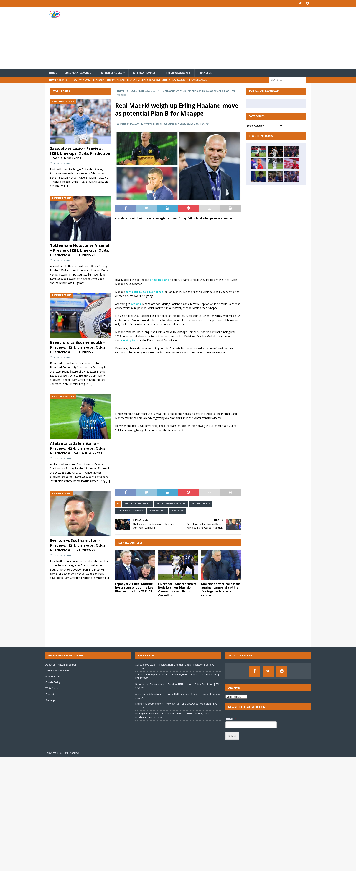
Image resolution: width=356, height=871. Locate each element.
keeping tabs (129, 340)
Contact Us (51, 694)
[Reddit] (307, 3)
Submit (232, 736)
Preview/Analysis (178, 73)
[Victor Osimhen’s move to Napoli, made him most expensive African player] (291, 176)
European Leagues (78, 73)
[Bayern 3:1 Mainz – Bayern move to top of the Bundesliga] (291, 151)
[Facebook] (293, 3)
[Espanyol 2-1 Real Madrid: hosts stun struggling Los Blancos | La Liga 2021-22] (135, 565)
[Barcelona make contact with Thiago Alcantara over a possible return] (258, 163)
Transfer (205, 73)
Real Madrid (157, 510)
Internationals (144, 73)
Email (230, 719)
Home (53, 73)
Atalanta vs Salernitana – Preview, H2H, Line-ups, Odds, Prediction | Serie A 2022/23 (78, 448)
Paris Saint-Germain (130, 510)
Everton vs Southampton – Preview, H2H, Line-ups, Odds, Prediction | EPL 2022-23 (78, 545)
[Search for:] (287, 80)
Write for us (52, 688)
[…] (66, 186)
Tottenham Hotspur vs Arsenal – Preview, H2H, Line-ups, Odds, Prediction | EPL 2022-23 (79, 250)
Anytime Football (153, 123)
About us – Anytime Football (60, 664)
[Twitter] (300, 3)
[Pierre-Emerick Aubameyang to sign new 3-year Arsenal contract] (291, 163)
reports (136, 304)
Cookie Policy (52, 682)
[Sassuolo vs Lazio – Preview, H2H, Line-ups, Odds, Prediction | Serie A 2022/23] (80, 121)
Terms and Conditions (57, 670)
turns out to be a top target (144, 292)
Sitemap (50, 700)
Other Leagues (111, 73)
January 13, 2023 (62, 163)
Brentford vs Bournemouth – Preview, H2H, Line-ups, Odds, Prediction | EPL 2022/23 (78, 347)
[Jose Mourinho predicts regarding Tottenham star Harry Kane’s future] (275, 151)
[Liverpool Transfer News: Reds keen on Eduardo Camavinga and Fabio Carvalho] (178, 565)
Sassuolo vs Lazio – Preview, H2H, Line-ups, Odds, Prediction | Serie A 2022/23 (80, 153)
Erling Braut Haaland (171, 503)
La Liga (194, 123)
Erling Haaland (159, 279)
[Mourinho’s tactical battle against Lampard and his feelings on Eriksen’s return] (221, 565)
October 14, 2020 (129, 123)
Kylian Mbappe (201, 503)
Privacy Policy (53, 676)
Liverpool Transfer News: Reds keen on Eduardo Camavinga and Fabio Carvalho (177, 589)
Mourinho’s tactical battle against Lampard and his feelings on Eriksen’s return (220, 589)
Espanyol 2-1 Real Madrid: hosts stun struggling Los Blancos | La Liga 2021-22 (134, 588)
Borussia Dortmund (137, 503)
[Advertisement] (221, 38)
